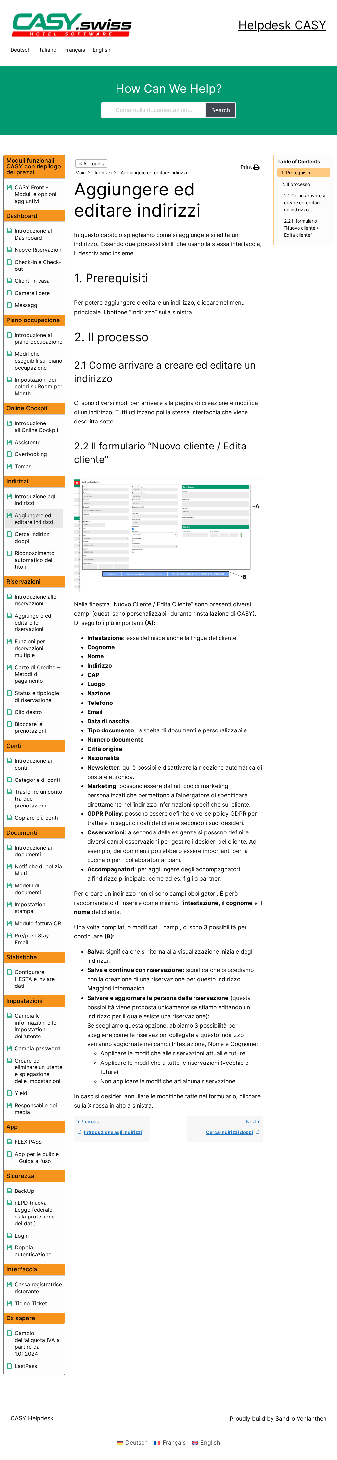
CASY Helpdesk (32, 1418)
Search (220, 110)
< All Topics (91, 163)
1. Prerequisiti (295, 172)
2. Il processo (295, 184)
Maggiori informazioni (116, 988)
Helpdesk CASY (282, 25)
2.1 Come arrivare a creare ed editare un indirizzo (304, 202)
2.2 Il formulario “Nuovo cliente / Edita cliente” (301, 228)
